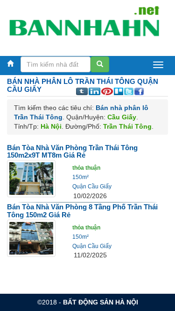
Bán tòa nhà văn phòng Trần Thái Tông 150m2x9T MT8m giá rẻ (72, 151)
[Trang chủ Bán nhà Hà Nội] (84, 25)
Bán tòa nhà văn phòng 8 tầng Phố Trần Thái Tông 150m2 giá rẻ (82, 211)
